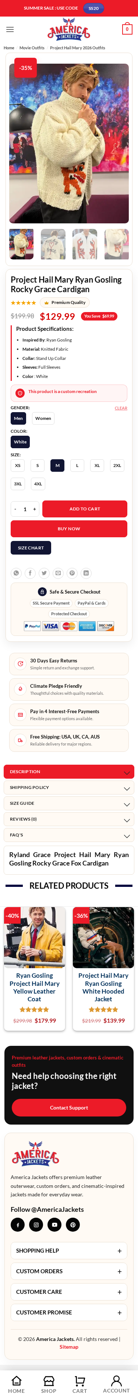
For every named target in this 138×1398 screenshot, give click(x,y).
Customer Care (69, 1291)
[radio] (18, 418)
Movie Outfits (32, 47)
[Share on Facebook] (30, 573)
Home (9, 47)
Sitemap (69, 1347)
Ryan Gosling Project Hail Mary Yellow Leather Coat (35, 987)
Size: (16, 455)
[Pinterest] (73, 1225)
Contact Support (69, 1107)
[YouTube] (54, 1225)
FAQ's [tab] (16, 835)
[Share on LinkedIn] (86, 573)
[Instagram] (36, 1225)
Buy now (69, 528)
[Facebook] (18, 1225)
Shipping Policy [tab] (29, 787)
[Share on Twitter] (44, 573)
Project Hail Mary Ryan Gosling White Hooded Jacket (103, 987)
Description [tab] (25, 771)
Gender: (20, 408)
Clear (121, 408)
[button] (10, 29)
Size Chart (31, 548)
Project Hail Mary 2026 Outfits (77, 47)
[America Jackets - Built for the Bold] (69, 29)
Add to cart (85, 509)
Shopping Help (69, 1250)
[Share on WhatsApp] (16, 573)
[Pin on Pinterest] (72, 573)
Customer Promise (69, 1312)
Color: (19, 431)
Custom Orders (69, 1271)
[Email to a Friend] (58, 573)
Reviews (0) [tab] (23, 819)
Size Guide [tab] (22, 803)
